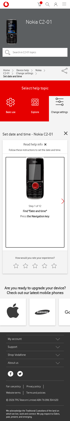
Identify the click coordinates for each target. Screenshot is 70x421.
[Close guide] (65, 133)
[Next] (63, 201)
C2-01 (6, 73)
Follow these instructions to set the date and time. (35, 150)
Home (6, 70)
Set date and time (12, 76)
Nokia (38, 70)
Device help (22, 70)
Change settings (24, 73)
